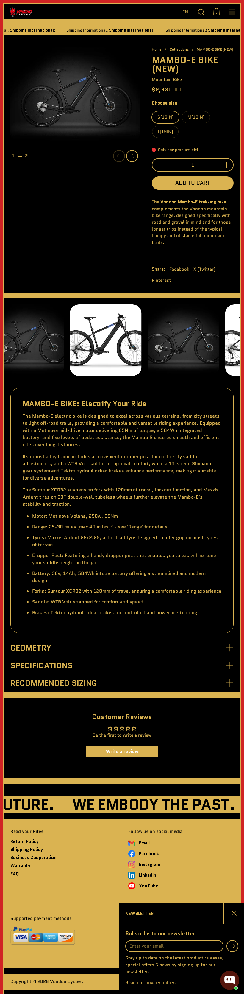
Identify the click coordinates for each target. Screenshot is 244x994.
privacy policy (159, 982)
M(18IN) (195, 117)
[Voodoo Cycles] (91, 12)
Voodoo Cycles (66, 981)
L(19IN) (165, 131)
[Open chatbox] (229, 980)
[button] (185, 11)
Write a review (122, 751)
